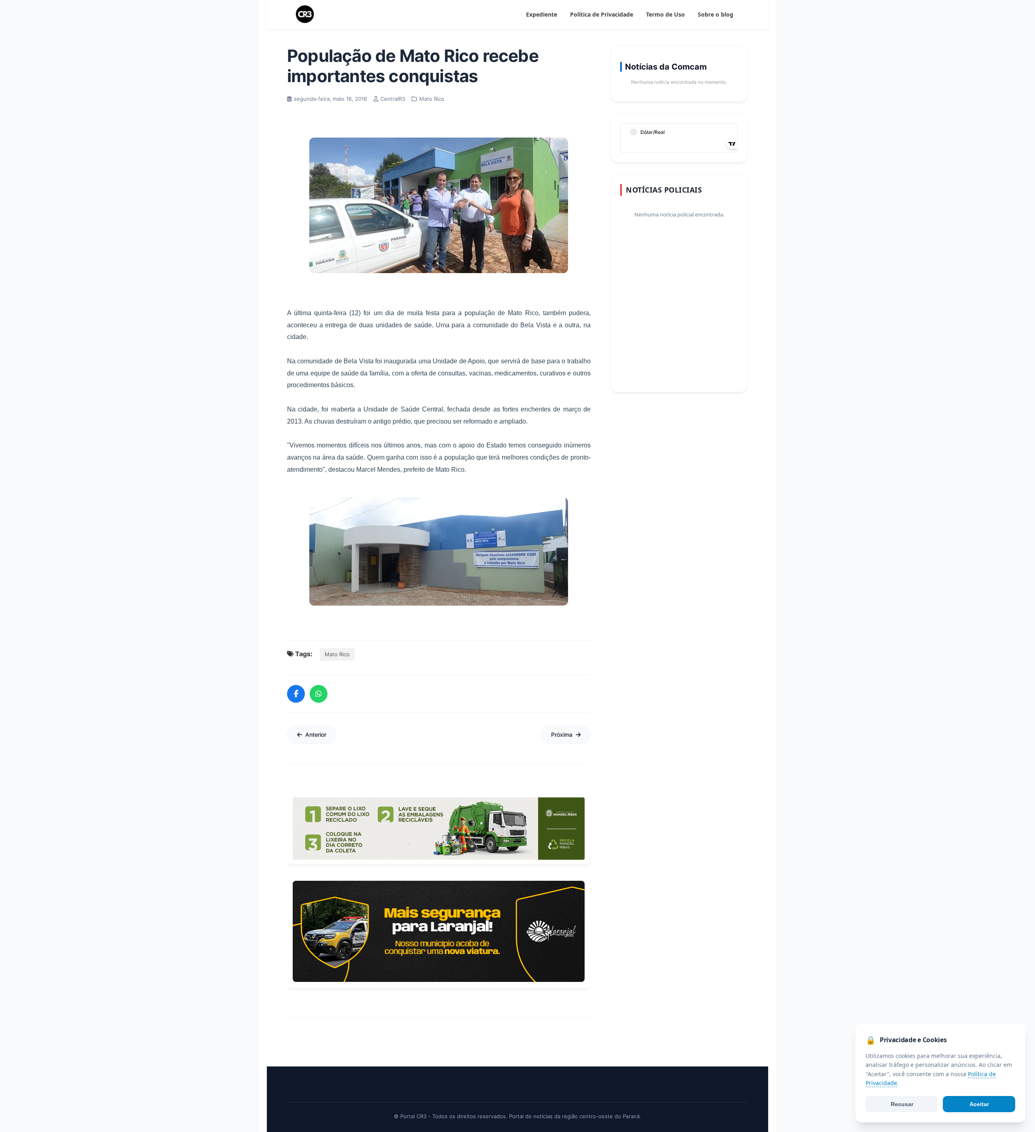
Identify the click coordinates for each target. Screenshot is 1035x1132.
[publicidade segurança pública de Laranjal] (439, 931)
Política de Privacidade (601, 14)
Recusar (902, 1104)
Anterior (315, 734)
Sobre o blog (715, 14)
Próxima (561, 734)
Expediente (541, 14)
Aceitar (979, 1104)
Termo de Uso (665, 14)
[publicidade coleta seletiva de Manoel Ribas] (439, 828)
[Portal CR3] (305, 14)
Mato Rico (337, 654)
